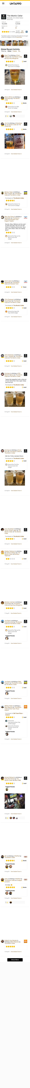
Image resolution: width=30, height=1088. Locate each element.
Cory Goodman (9, 529)
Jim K (6, 123)
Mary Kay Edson (9, 216)
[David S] (11, 818)
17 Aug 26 (7, 613)
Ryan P (7, 55)
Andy (6, 879)
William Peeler (9, 706)
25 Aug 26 (7, 111)
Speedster (8, 218)
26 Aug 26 (7, 89)
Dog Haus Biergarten (12, 58)
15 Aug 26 (7, 643)
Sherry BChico (9, 97)
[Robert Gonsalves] (11, 116)
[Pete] (17, 818)
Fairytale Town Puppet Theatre (11, 220)
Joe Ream (7, 620)
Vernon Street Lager (10, 530)
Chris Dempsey (9, 299)
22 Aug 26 (7, 316)
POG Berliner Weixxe (12, 374)
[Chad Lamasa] (14, 116)
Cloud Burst (8, 301)
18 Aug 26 (7, 563)
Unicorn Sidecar (11, 552)
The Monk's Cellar (15, 195)
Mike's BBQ (17, 780)
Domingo (7, 373)
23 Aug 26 (7, 209)
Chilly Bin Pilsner (9, 779)
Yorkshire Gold (9, 622)
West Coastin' (9, 193)
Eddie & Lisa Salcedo (11, 940)
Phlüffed (17, 856)
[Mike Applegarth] (14, 818)
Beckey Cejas (8, 192)
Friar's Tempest (9, 356)
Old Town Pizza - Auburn (12, 709)
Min (6, 856)
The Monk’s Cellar (17, 57)
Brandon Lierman (9, 602)
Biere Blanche (8, 707)
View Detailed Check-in (16, 89)
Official (27, 32)
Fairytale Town (14, 284)
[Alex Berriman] (11, 902)
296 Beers (22, 31)
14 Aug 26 (7, 871)
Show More (19, 37)
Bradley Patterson (10, 551)
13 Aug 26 (7, 951)
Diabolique (8, 98)
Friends (15, 51)
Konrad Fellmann (9, 777)
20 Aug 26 (7, 543)
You (19, 51)
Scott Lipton (8, 281)
